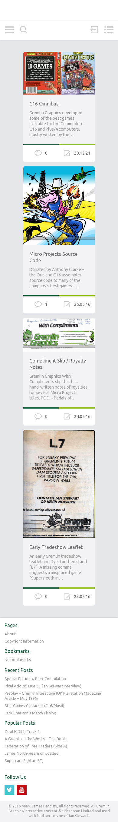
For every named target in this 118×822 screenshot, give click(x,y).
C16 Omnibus (44, 103)
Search (23, 30)
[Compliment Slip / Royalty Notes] (59, 320)
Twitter (9, 790)
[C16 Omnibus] (59, 54)
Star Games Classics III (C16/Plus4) (34, 705)
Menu (108, 29)
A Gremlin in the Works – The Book (35, 739)
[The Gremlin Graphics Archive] (59, 10)
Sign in (94, 29)
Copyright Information (24, 641)
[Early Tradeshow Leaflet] (59, 432)
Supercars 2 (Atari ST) (24, 760)
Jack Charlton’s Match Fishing (30, 713)
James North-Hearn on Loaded (32, 753)
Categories (9, 29)
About (10, 634)
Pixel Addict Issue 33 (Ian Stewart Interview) (43, 686)
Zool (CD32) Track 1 (22, 731)
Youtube (22, 790)
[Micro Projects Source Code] (59, 169)
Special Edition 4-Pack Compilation (35, 679)
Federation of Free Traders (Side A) (36, 746)
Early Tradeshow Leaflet (56, 547)
